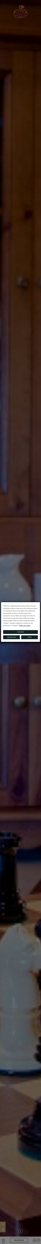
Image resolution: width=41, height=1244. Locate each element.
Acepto (29, 637)
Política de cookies (24, 625)
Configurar (20, 632)
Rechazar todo (11, 637)
